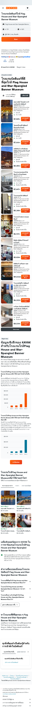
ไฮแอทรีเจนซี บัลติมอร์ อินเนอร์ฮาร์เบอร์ (21, 126)
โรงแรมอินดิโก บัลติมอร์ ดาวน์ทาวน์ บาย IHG (21, 284)
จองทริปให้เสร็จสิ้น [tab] (9, 652)
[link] (16, 462)
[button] (3, 8)
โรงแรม (12, 675)
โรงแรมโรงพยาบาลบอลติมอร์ (21, 218)
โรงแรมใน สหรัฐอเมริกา (8, 677)
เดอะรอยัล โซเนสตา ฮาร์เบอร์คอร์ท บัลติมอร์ (21, 103)
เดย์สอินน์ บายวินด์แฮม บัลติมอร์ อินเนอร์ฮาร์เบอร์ (22, 150)
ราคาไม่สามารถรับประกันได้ (9, 694)
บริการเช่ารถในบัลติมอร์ (11, 662)
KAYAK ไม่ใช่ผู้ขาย (8, 699)
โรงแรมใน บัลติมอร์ (14, 679)
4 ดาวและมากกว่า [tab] (7, 485)
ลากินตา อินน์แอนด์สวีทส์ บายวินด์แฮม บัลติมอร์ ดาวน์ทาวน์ (21, 308)
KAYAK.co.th (5, 675)
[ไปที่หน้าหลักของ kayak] (11, 8)
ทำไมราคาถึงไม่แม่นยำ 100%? (12, 706)
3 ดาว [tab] (17, 485)
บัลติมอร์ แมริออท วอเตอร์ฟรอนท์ (21, 265)
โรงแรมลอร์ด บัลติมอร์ (21, 195)
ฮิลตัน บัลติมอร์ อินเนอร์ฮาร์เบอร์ (21, 241)
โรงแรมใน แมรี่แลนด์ (21, 677)
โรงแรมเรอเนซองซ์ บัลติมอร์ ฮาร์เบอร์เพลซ (21, 173)
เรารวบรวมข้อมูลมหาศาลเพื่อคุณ (13, 702)
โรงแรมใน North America (22, 675)
